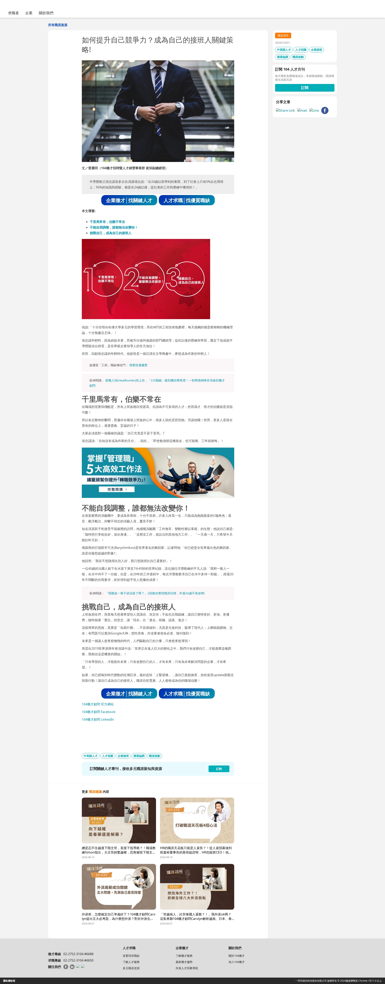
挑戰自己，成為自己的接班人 (111, 233)
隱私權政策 (9, 980)
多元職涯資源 (131, 968)
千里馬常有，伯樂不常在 (107, 221)
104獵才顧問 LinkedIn (98, 719)
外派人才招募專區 (187, 968)
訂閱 (304, 87)
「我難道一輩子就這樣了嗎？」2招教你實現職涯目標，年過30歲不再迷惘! (155, 593)
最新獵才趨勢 (184, 962)
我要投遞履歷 (138, 365)
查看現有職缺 (131, 956)
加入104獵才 (237, 962)
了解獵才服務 (184, 956)
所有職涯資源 (57, 25)
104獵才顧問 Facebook (99, 712)
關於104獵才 (237, 956)
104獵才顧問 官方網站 (98, 704)
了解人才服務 (131, 962)
